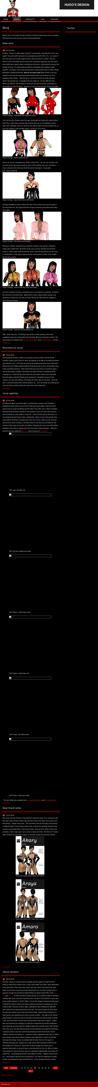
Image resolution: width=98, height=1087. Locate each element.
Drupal (12, 1084)
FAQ (42, 19)
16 (31, 1068)
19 (42, 1068)
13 (22, 1068)
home (5, 19)
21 (49, 1068)
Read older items (7, 1075)
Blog (16, 19)
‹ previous (13, 1068)
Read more (6, 343)
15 (28, 1068)
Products (30, 19)
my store (25, 431)
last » (31, 1071)
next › (55, 1068)
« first (6, 1068)
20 (45, 1068)
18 (39, 1068)
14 (25, 1068)
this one (11, 996)
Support (55, 19)
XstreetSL (43, 431)
